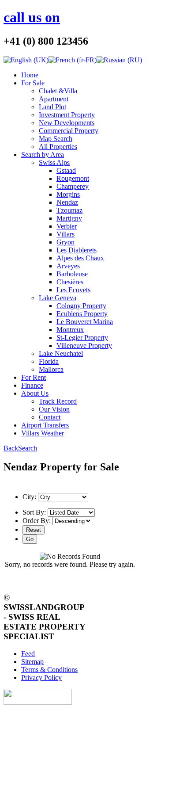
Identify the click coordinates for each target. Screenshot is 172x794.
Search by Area (42, 154)
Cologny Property (81, 305)
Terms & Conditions (49, 669)
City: (29, 496)
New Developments (66, 122)
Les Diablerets (76, 250)
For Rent (33, 377)
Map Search (55, 138)
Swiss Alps (54, 162)
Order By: (36, 520)
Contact (49, 417)
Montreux (70, 329)
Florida (49, 361)
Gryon (65, 242)
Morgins (68, 194)
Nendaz (67, 202)
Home (29, 75)
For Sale (33, 83)
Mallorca (51, 369)
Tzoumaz (69, 210)
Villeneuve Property (84, 345)
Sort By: (34, 512)
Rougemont (72, 178)
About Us (35, 393)
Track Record (58, 401)
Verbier (66, 226)
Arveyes (68, 266)
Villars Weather (42, 433)
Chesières (69, 282)
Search (27, 448)
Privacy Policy (41, 677)
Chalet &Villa (58, 91)
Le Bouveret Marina (84, 321)
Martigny (69, 218)
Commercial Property (68, 130)
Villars (65, 234)
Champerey (72, 186)
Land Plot (52, 107)
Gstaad (66, 170)
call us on (32, 17)
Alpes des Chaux (80, 258)
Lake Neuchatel (61, 353)
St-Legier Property (82, 337)
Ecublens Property (82, 313)
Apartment (53, 99)
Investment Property (67, 114)
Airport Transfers (45, 425)
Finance (32, 385)
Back (11, 448)
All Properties (58, 146)
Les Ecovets (73, 290)
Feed (28, 653)
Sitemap (32, 661)
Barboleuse (72, 274)
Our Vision (54, 409)
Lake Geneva (57, 298)
